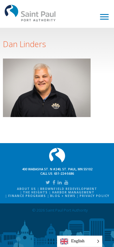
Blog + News (62, 196)
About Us (26, 189)
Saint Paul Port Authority (30, 13)
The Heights (35, 192)
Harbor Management (73, 192)
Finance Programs (27, 196)
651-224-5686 (64, 173)
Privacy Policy (94, 196)
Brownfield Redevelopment (68, 189)
